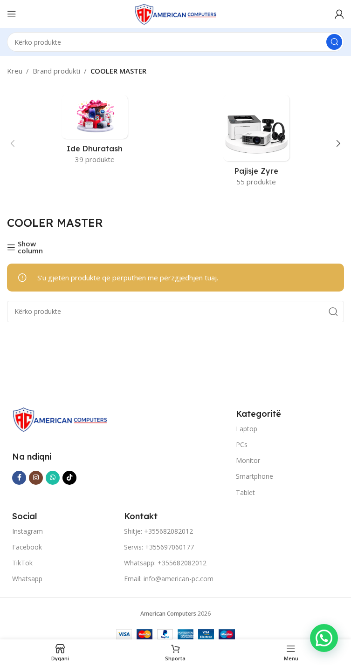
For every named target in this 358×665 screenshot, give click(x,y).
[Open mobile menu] (11, 14)
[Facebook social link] (19, 478)
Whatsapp (27, 578)
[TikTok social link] (69, 478)
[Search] (334, 42)
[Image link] (60, 418)
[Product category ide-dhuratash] (94, 132)
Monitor (248, 460)
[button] (12, 143)
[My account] (339, 14)
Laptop (246, 428)
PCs (242, 444)
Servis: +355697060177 (159, 547)
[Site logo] (176, 13)
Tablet (245, 492)
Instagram (27, 531)
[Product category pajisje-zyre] (256, 143)
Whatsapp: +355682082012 (165, 562)
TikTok (22, 562)
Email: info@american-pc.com (168, 578)
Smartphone (254, 476)
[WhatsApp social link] (53, 478)
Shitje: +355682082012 (158, 531)
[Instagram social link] (36, 478)
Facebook (27, 547)
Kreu (14, 70)
